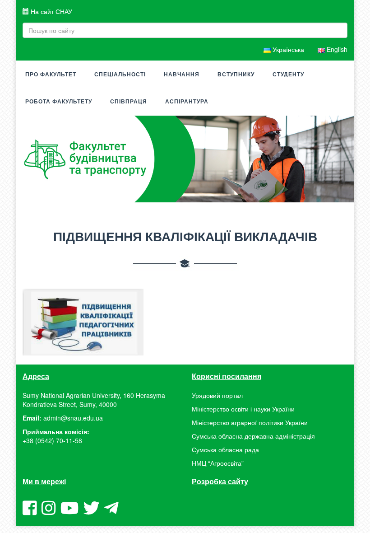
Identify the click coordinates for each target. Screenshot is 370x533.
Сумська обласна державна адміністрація (253, 435)
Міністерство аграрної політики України (250, 422)
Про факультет (50, 74)
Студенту (288, 74)
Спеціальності (120, 74)
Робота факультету (58, 101)
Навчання (181, 74)
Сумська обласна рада (225, 449)
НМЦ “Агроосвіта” (218, 463)
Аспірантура (186, 101)
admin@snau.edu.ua (73, 417)
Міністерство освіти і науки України (243, 408)
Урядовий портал (217, 395)
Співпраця (128, 101)
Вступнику (235, 74)
